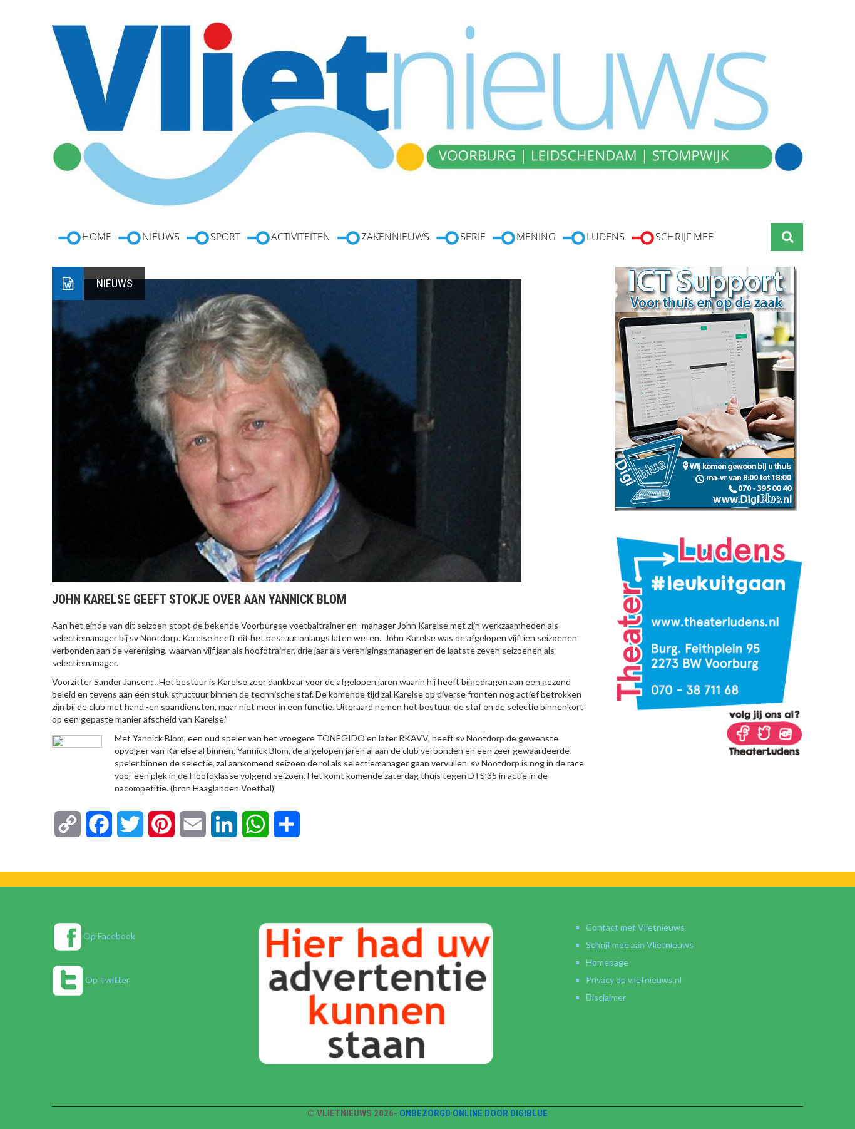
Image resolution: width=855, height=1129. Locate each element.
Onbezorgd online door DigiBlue (473, 1113)
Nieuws (114, 283)
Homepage (607, 962)
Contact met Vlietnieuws (635, 927)
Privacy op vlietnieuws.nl (634, 979)
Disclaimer (606, 997)
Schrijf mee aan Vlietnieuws (640, 944)
